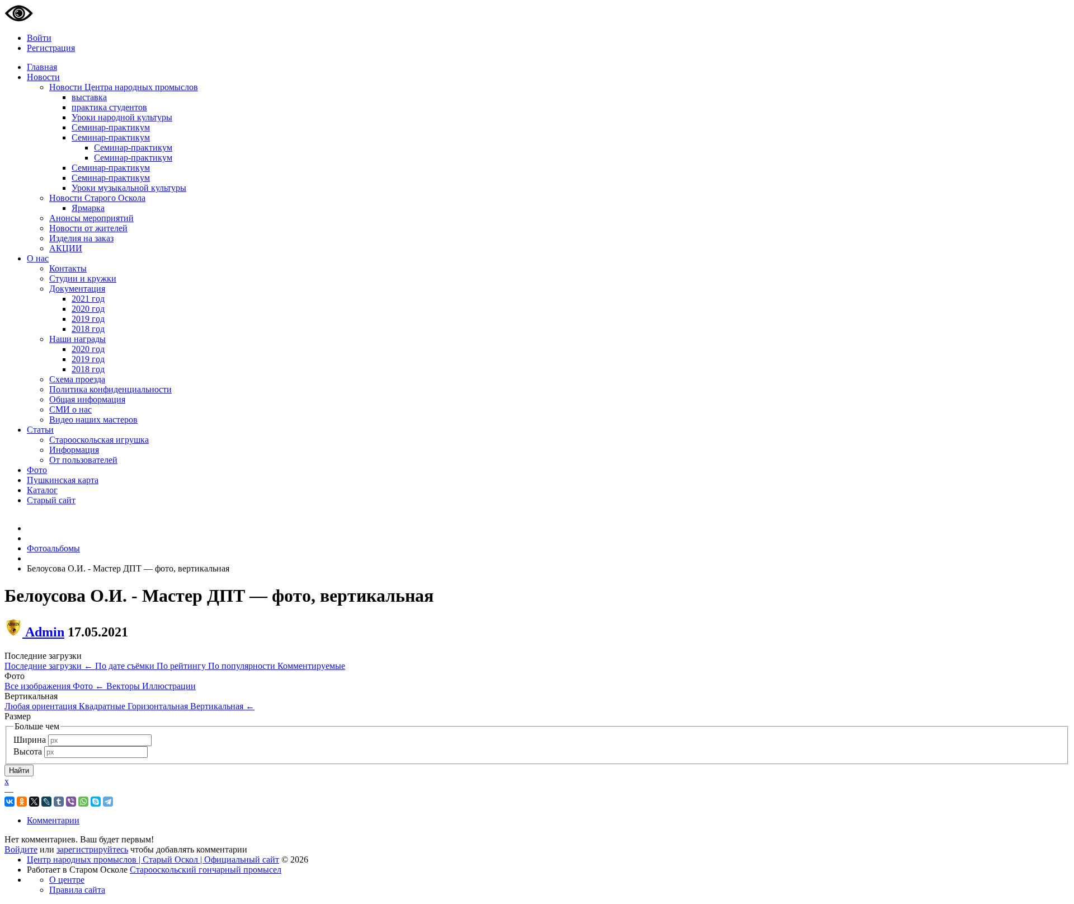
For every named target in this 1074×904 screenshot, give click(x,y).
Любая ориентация (41, 706)
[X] (34, 802)
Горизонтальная (159, 706)
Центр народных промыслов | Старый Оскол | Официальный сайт (153, 859)
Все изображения (38, 686)
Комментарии (53, 820)
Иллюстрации (169, 686)
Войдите (20, 849)
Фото (88, 686)
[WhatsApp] (83, 802)
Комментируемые (311, 666)
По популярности (242, 666)
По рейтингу (182, 666)
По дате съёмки (126, 666)
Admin (44, 632)
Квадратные (103, 706)
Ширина (29, 739)
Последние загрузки (48, 666)
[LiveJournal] (46, 802)
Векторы (124, 686)
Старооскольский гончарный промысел (205, 869)
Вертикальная (222, 706)
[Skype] (96, 802)
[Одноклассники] (22, 802)
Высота (27, 751)
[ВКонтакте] (9, 802)
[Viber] (71, 802)
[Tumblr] (59, 802)
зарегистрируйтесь (92, 849)
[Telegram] (108, 802)
